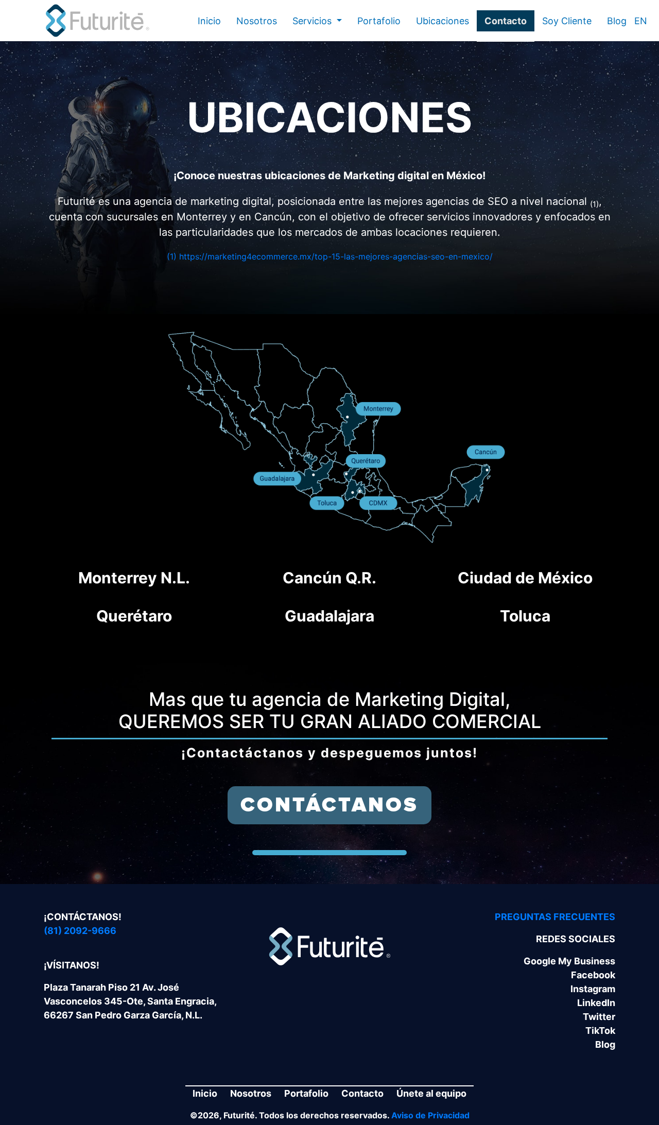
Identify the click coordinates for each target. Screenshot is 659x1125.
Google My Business (569, 961)
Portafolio (379, 20)
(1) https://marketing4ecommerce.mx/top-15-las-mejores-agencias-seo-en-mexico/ (330, 256)
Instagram (592, 988)
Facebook (593, 975)
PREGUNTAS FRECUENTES (555, 916)
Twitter (599, 1016)
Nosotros (256, 20)
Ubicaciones (442, 20)
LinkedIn (596, 1002)
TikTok (600, 1030)
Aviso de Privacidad (430, 1115)
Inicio (209, 20)
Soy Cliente (567, 20)
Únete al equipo (431, 1093)
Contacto (505, 20)
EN (640, 20)
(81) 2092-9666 (80, 930)
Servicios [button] (313, 20)
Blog (617, 20)
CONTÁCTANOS (329, 805)
